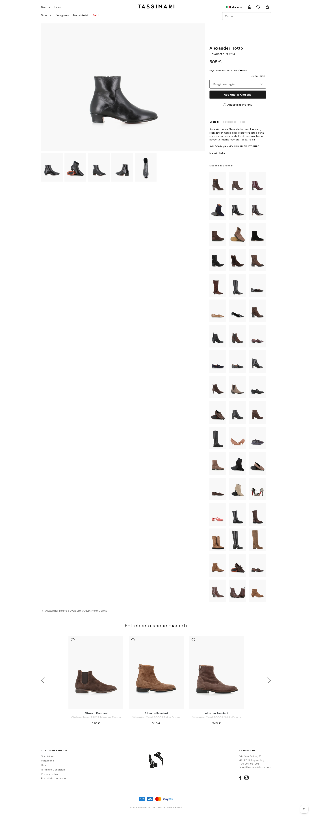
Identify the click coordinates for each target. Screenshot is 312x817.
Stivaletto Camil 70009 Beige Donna (156, 717)
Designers (62, 15)
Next (269, 680)
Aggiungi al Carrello (238, 94)
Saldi (95, 15)
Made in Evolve (174, 808)
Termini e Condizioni (53, 769)
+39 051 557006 (249, 763)
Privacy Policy (49, 774)
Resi (242, 121)
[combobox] (246, 16)
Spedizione (229, 121)
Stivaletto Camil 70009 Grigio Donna (216, 717)
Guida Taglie (258, 76)
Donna (45, 7)
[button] (234, 7)
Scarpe (46, 15)
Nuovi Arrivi (80, 15)
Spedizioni (47, 756)
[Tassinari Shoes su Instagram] (246, 778)
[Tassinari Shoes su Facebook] (240, 778)
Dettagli (214, 121)
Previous (43, 680)
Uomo (58, 7)
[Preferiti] (258, 7)
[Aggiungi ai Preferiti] (72, 640)
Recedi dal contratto (53, 778)
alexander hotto (226, 48)
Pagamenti (47, 760)
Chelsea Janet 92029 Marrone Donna (96, 717)
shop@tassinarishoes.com (255, 767)
